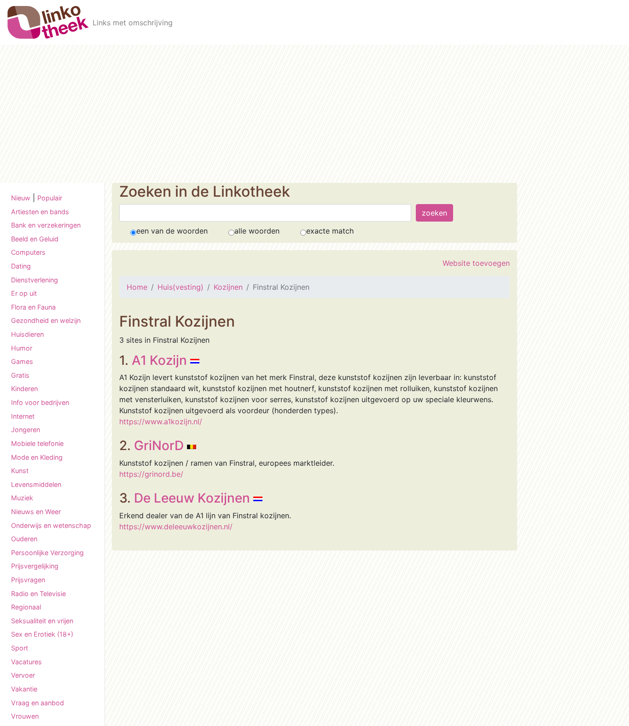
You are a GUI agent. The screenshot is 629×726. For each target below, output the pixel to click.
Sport (19, 648)
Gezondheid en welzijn (46, 321)
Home (137, 287)
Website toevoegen (476, 263)
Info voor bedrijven (40, 403)
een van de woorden (172, 230)
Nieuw (20, 198)
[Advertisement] (314, 113)
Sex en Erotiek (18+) (42, 634)
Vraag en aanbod (37, 703)
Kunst (20, 471)
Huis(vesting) (180, 287)
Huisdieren (27, 334)
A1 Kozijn (159, 360)
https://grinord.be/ (151, 474)
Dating (21, 266)
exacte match (330, 230)
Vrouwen (25, 716)
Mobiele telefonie (37, 443)
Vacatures (26, 662)
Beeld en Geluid (34, 239)
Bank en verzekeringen (46, 225)
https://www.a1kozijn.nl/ (160, 421)
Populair (49, 198)
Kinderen (24, 389)
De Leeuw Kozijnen (192, 498)
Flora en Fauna (33, 307)
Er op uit (24, 294)
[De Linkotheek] (48, 22)
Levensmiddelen (36, 484)
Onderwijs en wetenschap (51, 525)
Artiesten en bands (40, 212)
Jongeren (25, 430)
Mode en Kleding (37, 457)
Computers (28, 253)
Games (22, 362)
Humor (21, 348)
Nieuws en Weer (36, 511)
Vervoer (23, 675)
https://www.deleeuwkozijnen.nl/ (176, 526)
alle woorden (257, 230)
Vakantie (24, 689)
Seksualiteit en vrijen (42, 621)
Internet (23, 416)
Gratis (20, 375)
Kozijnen (228, 287)
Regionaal (26, 607)
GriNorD (159, 445)
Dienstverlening (34, 280)
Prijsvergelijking (34, 566)
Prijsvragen (28, 580)
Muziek (22, 498)
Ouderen (24, 539)
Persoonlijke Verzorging (47, 552)
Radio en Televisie (38, 593)
